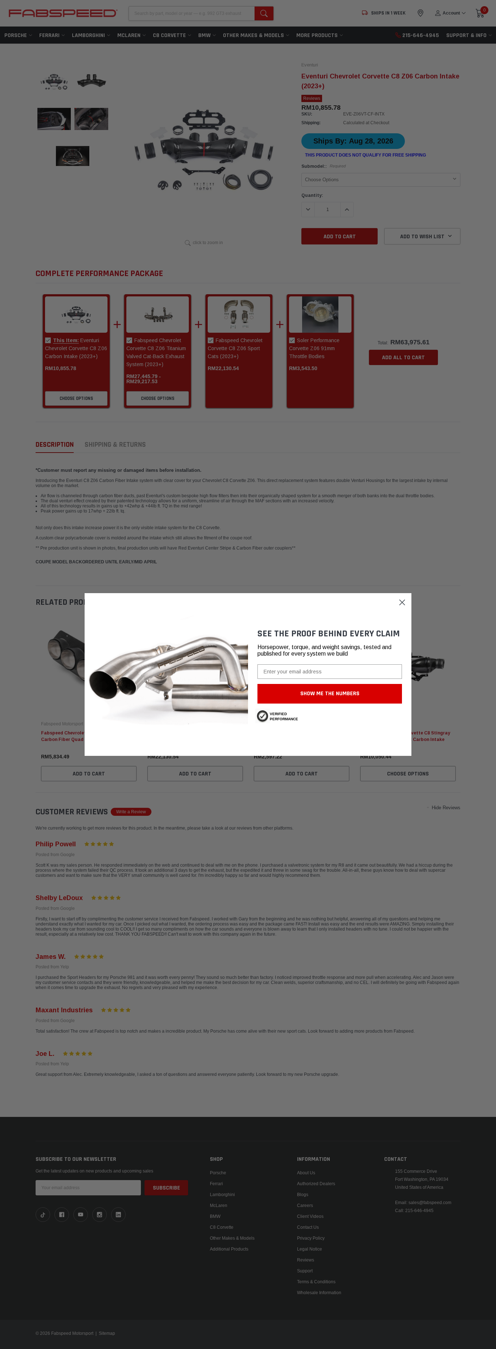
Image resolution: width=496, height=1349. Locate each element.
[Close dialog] (402, 602)
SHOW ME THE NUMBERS (329, 693)
